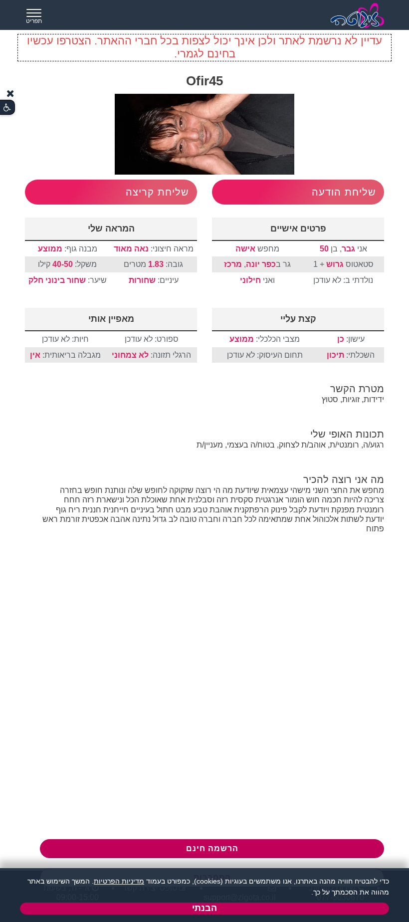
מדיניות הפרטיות (119, 881)
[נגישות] (7, 107)
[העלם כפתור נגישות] (10, 93)
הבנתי (204, 908)
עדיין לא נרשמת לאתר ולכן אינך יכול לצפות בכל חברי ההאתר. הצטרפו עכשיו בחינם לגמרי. (204, 47)
